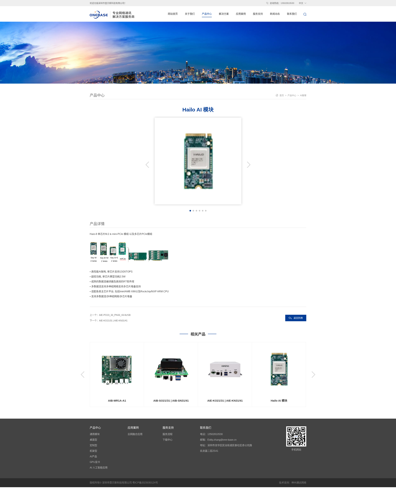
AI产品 (93, 456)
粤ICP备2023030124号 (145, 482)
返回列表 (298, 318)
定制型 (93, 445)
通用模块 (95, 434)
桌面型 (93, 439)
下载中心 (167, 439)
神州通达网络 (298, 482)
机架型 (93, 451)
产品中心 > (292, 95)
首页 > (283, 95)
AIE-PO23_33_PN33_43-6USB (115, 315)
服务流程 (167, 434)
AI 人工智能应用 (99, 467)
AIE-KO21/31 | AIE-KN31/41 (113, 320)
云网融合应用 (135, 434)
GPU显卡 (95, 462)
